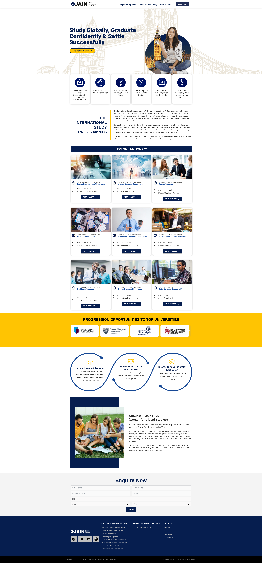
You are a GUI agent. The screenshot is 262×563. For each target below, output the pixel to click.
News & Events (169, 537)
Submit (131, 510)
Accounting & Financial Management (114, 543)
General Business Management (112, 531)
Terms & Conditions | (169, 559)
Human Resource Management (112, 549)
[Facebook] (74, 539)
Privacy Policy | (182, 559)
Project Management (109, 534)
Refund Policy (191, 559)
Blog (165, 540)
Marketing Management (110, 537)
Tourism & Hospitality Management (114, 540)
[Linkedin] (88, 539)
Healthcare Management (110, 546)
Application (168, 534)
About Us (167, 528)
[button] (73, 331)
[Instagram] (81, 539)
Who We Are (165, 4)
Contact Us (167, 531)
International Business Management (114, 527)
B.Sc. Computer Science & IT (142, 527)
